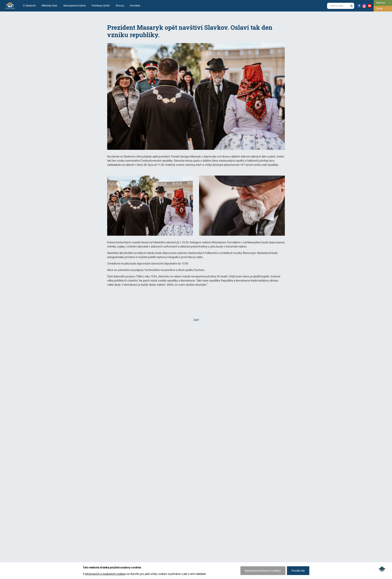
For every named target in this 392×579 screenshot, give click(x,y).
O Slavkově (29, 5)
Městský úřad (49, 5)
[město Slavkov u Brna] (10, 5)
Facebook (359, 6)
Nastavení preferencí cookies (263, 570)
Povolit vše (298, 570)
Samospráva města (74, 5)
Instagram (364, 6)
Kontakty (135, 5)
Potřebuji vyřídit (101, 5)
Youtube (369, 6)
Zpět (196, 319)
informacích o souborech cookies (105, 573)
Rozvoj (120, 5)
